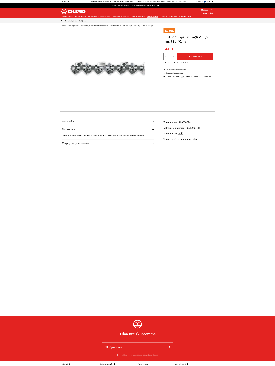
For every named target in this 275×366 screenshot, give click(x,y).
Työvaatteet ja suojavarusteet (120, 16)
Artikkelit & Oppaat (185, 16)
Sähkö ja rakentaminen (138, 16)
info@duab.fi (66, 1)
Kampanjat (163, 16)
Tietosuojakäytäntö (153, 355)
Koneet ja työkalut (67, 16)
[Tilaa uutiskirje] (168, 347)
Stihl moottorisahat (115, 25)
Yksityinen (204, 10)
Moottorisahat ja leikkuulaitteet (89, 25)
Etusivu (64, 25)
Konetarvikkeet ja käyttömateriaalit (99, 16)
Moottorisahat (104, 25)
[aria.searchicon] (62, 20)
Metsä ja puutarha (73, 25)
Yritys (211, 10)
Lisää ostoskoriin (195, 56)
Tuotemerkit (173, 16)
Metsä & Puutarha (152, 16)
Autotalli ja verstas (80, 16)
